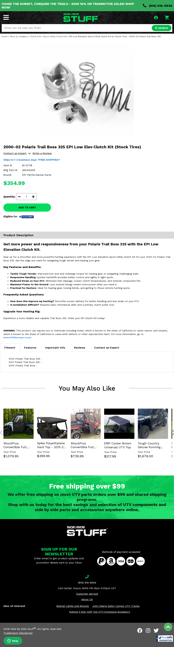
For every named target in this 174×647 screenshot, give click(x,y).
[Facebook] (140, 630)
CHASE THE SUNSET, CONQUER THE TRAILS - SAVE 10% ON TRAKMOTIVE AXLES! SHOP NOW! (68, 5)
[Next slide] (172, 408)
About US (87, 599)
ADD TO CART (27, 207)
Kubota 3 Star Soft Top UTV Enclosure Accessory (99, 611)
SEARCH (163, 28)
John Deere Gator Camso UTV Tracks (116, 606)
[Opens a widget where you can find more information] (12, 641)
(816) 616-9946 (160, 5)
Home (5, 36)
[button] (164, 638)
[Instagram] (148, 630)
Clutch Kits (35, 36)
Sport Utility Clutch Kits (55, 36)
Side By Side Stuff (23, 629)
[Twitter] (156, 630)
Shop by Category (19, 36)
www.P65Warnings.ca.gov (17, 337)
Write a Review (42, 153)
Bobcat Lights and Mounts (72, 606)
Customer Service (87, 593)
